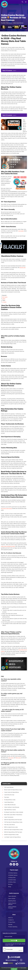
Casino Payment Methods (12, 903)
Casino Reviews (12, 896)
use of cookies (23, 967)
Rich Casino (4, 297)
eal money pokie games (6, 508)
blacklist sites (23, 267)
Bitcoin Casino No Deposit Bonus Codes (13, 789)
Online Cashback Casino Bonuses (11, 807)
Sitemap (10, 924)
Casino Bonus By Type (9, 794)
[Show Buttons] (1, 243)
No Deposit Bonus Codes (9, 799)
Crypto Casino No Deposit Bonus (11, 792)
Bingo (9, 886)
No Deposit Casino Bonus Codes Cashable (13, 812)
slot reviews (21, 230)
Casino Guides (11, 898)
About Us (10, 917)
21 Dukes (4, 302)
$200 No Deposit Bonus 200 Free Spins (13, 819)
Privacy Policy (11, 922)
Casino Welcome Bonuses (10, 804)
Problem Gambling (12, 926)
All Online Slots (12, 882)
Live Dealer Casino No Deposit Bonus (12, 837)
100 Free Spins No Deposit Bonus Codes (13, 822)
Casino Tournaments (8, 817)
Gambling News (12, 900)
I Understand (14, 969)
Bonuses (10, 884)
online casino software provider (8, 546)
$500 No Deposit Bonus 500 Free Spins (13, 832)
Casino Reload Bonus (9, 802)
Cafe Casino (11, 757)
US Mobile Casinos (12, 875)
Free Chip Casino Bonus (9, 824)
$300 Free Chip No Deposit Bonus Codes (13, 829)
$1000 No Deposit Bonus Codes (11, 834)
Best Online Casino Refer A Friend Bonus (13, 814)
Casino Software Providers (12, 907)
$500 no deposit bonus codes (11, 827)
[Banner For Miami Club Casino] (14, 26)
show (14, 70)
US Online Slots (12, 879)
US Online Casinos (12, 873)
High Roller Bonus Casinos (10, 809)
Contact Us (11, 920)
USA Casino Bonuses (8, 787)
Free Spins (6, 797)
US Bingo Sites (11, 877)
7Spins (3, 298)
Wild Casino (18, 757)
